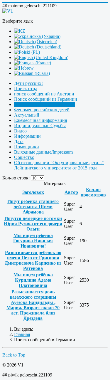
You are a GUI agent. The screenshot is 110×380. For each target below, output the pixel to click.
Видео (20, 130)
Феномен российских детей (42, 109)
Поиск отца (25, 88)
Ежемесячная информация (40, 120)
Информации (27, 136)
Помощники (26, 146)
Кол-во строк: (16, 177)
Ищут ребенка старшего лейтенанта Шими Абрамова (33, 206)
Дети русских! (28, 83)
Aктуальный (26, 114)
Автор (71, 192)
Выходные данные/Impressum (43, 151)
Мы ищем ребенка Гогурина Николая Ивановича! (33, 240)
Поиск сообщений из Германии (45, 99)
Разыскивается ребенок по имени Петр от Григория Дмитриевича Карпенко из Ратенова (33, 260)
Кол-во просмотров (93, 192)
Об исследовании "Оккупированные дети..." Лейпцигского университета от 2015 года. (59, 165)
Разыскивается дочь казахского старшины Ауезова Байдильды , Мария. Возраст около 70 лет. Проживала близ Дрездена (33, 305)
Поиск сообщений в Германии (44, 104)
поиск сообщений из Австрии (44, 93)
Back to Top (13, 354)
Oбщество (24, 157)
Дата (18, 141)
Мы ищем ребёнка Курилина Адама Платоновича (33, 280)
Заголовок (33, 192)
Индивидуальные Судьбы (40, 125)
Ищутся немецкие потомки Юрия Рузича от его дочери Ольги (33, 223)
